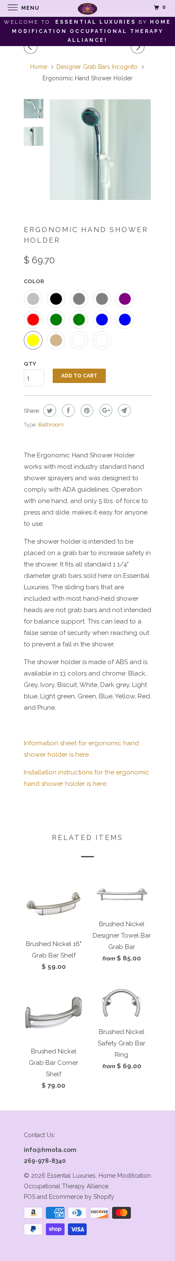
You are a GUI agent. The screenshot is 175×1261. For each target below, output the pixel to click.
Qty (30, 364)
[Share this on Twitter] (48, 410)
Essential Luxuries (71, 1175)
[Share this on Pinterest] (86, 410)
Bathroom (51, 424)
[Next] (139, 47)
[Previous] (32, 47)
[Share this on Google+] (104, 410)
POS (29, 1196)
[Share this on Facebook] (67, 410)
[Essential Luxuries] (87, 8)
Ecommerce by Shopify (81, 1196)
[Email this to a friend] (123, 410)
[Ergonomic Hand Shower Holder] (100, 149)
